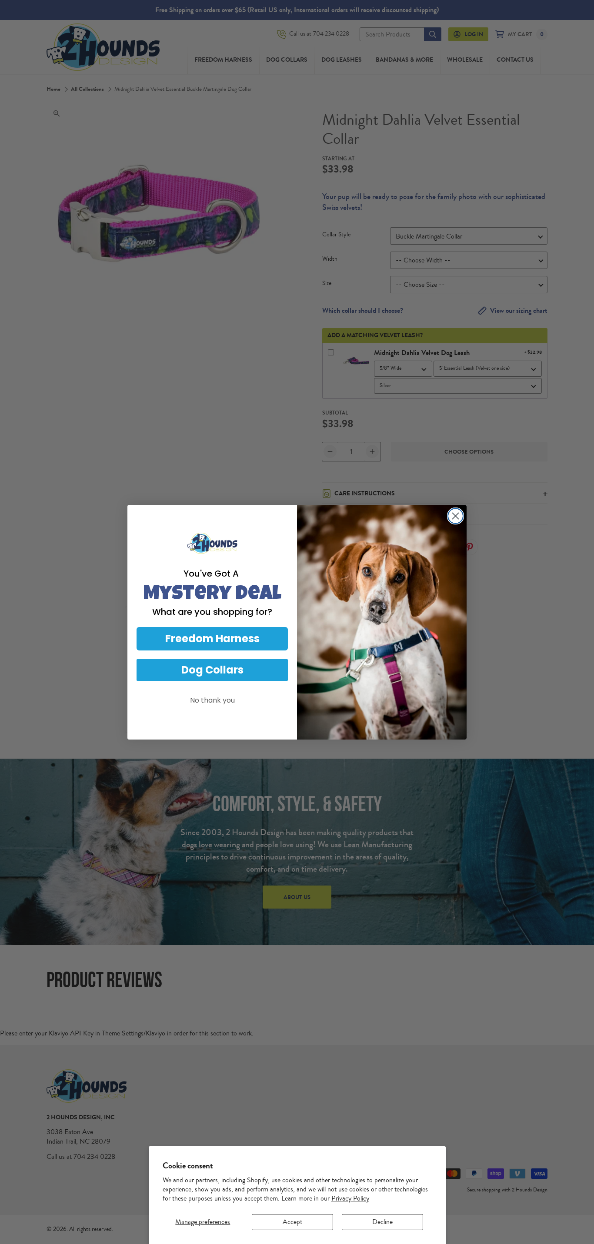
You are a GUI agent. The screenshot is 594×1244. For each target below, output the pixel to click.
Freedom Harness (212, 638)
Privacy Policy (350, 1198)
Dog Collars (212, 670)
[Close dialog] (455, 516)
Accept (292, 1222)
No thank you (212, 700)
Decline (382, 1222)
